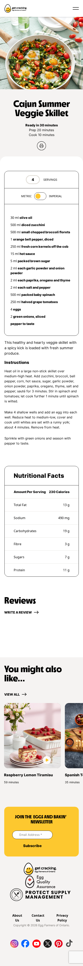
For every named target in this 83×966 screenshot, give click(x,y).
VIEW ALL (12, 694)
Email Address (30, 835)
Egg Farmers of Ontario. (54, 925)
